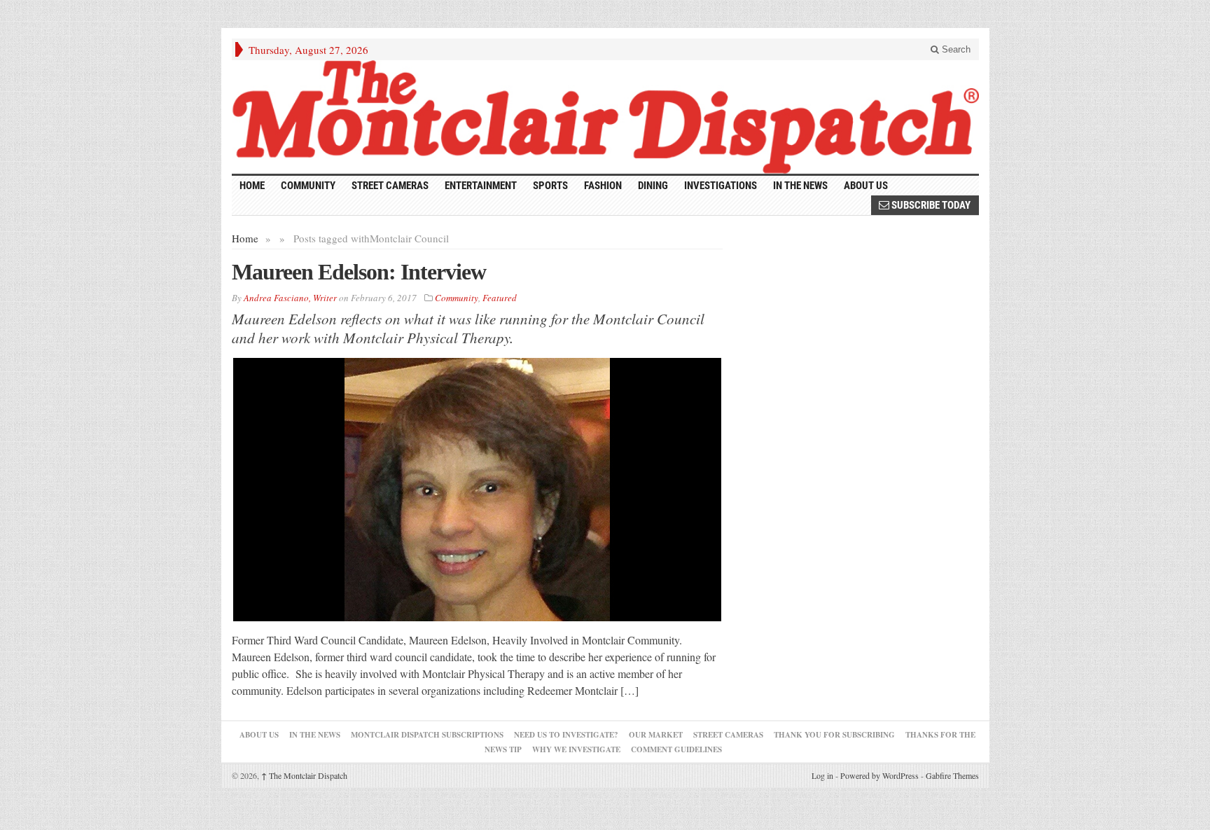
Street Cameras (390, 185)
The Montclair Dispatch (304, 775)
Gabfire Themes (952, 775)
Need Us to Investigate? (566, 734)
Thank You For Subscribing (834, 734)
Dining (653, 185)
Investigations (720, 185)
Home (245, 238)
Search (955, 49)
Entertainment (481, 185)
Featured (499, 297)
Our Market (656, 734)
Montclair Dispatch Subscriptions (427, 734)
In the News (800, 185)
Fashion (603, 185)
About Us (866, 185)
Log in (822, 775)
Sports (550, 185)
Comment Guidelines (676, 749)
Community (308, 185)
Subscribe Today (930, 205)
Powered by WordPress (879, 775)
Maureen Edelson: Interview (359, 271)
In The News (314, 734)
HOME (252, 185)
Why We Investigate (576, 749)
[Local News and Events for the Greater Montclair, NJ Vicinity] (605, 117)
